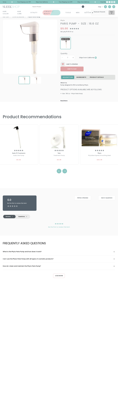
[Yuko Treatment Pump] (59, 136)
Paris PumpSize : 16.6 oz (79, 23)
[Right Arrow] (64, 171)
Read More (63, 101)
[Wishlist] (109, 6)
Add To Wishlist (72, 64)
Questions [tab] (21, 216)
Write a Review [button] (82, 198)
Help (99, 7)
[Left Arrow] (59, 171)
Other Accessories (18, 17)
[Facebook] (107, 2)
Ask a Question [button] (106, 198)
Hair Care (19, 12)
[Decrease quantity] (62, 57)
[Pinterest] (114, 2)
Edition (88, 13)
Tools (68, 13)
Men (77, 13)
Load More (59, 276)
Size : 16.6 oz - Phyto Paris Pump (72, 93)
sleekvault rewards (99, 12)
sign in (111, 12)
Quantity (63, 53)
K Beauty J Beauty (48, 12)
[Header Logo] (11, 7)
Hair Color (6, 12)
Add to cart (72, 69)
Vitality (33, 13)
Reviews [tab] (8, 216)
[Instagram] (112, 2)
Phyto (62, 20)
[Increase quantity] (73, 57)
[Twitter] (109, 2)
